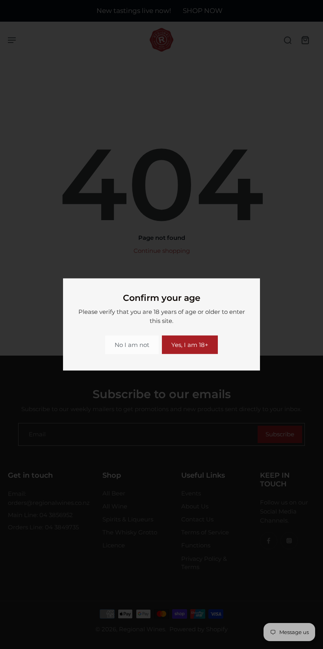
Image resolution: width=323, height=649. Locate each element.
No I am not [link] (132, 345)
